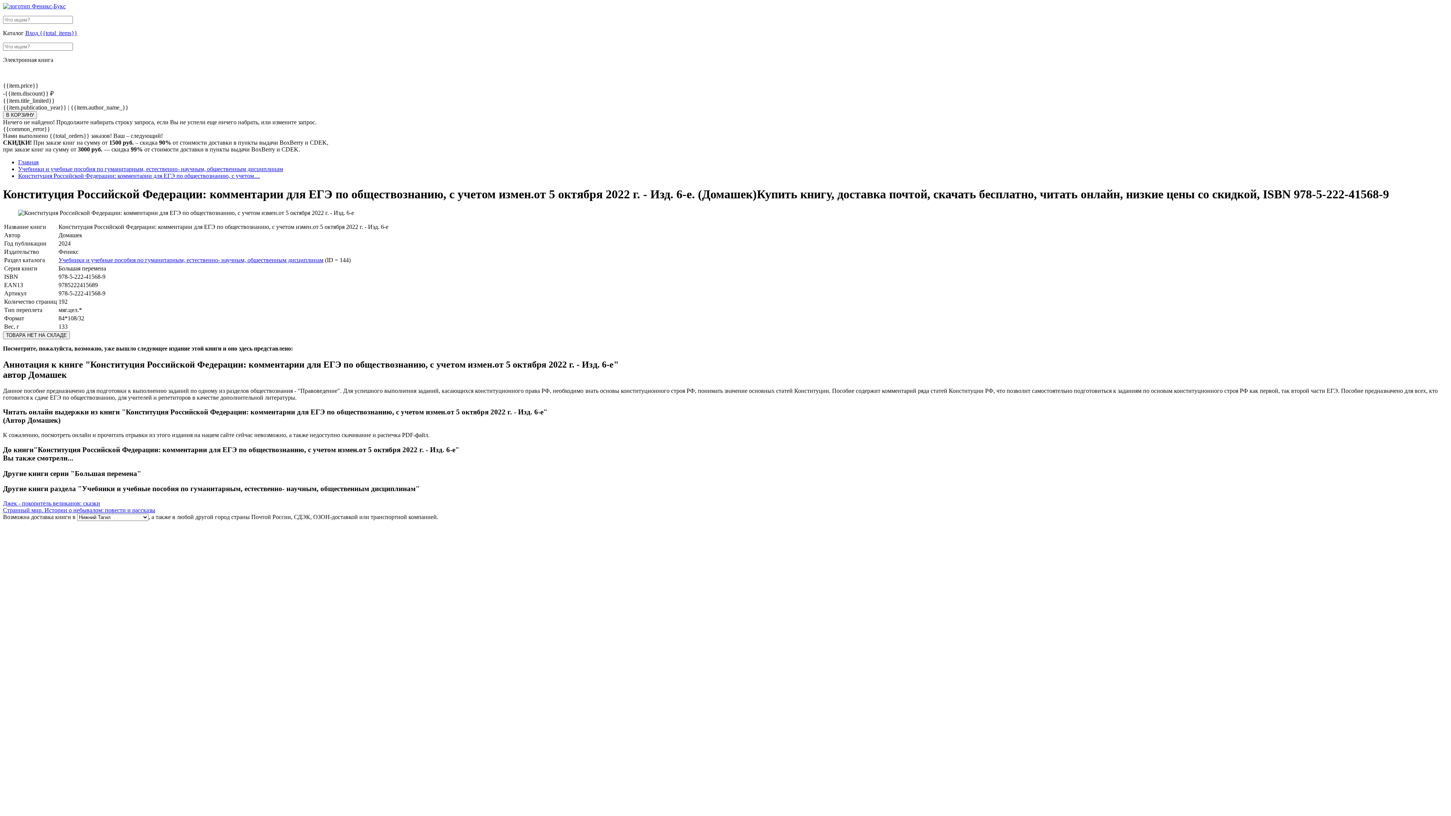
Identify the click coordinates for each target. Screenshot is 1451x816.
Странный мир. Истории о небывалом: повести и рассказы (79, 510)
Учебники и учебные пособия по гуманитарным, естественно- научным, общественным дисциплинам (191, 260)
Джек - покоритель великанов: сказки (51, 503)
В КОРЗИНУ (20, 115)
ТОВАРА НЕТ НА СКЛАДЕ (36, 335)
